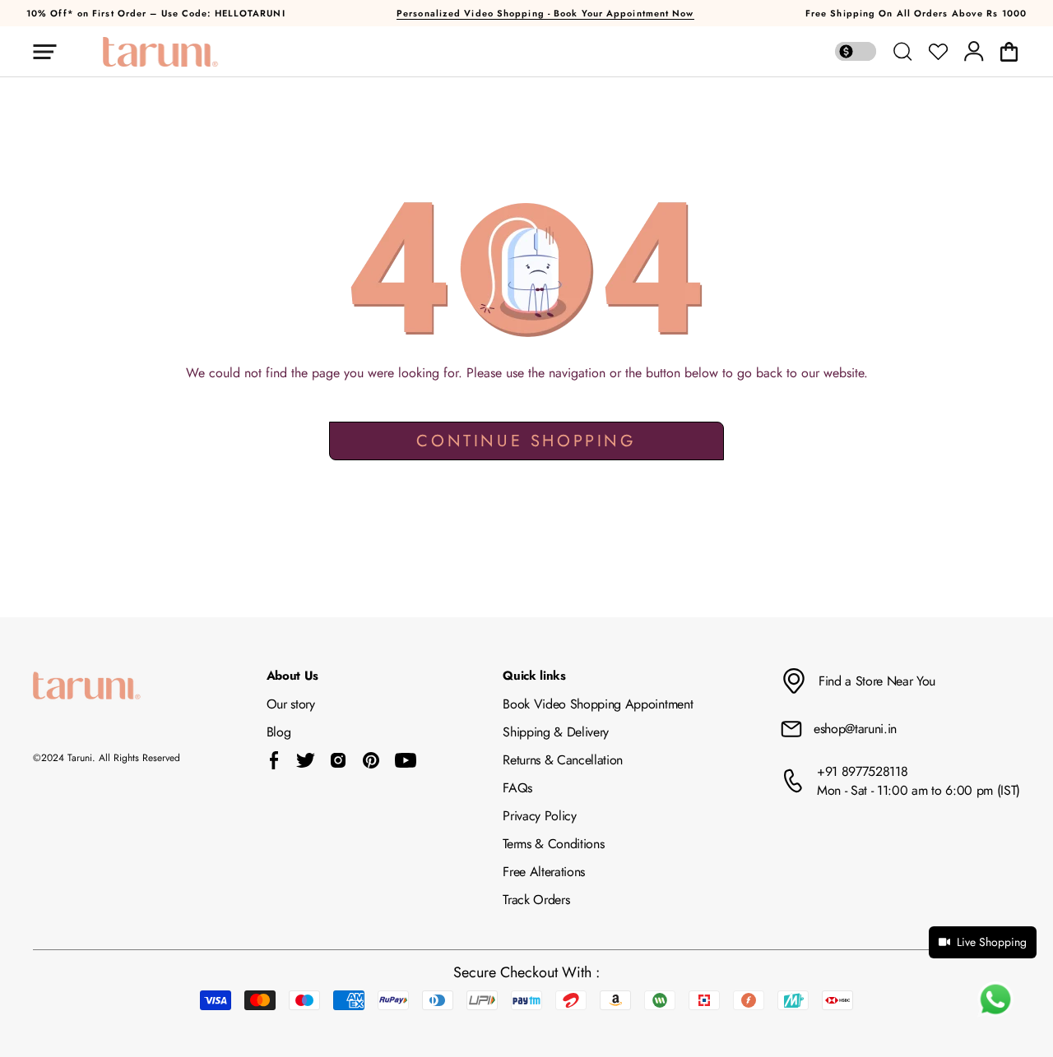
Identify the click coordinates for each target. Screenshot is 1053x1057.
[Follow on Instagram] (338, 760)
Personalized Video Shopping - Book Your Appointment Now (545, 13)
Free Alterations (544, 871)
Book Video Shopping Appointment (598, 704)
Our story (291, 704)
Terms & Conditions (553, 843)
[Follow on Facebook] (274, 760)
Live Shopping (992, 942)
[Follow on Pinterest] (371, 760)
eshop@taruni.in (855, 728)
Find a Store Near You (877, 681)
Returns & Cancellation (563, 759)
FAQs (517, 787)
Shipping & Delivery (556, 731)
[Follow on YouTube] (405, 760)
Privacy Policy (540, 815)
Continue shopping (526, 441)
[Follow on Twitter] (305, 760)
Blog (279, 731)
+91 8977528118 (862, 771)
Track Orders (536, 899)
